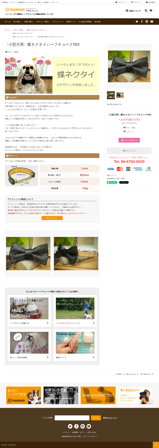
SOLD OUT (130, 151)
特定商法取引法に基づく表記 (71, 436)
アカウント (121, 2)
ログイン (136, 2)
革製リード (71, 21)
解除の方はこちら (110, 417)
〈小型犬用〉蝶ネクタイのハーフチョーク (50, 36)
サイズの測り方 (130, 140)
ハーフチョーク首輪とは (19, 323)
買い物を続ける (145, 374)
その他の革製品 (85, 21)
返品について (111, 175)
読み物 (97, 21)
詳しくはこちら (52, 218)
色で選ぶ (17, 21)
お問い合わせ (91, 432)
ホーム (8, 21)
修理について (61, 357)
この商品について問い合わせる (125, 374)
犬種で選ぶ (28, 21)
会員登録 (151, 2)
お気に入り (130, 132)
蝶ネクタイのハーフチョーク (37, 30)
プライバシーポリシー (90, 436)
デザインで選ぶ (42, 21)
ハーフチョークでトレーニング (68, 323)
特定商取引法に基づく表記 (116, 178)
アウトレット (57, 21)
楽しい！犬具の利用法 (18, 357)
